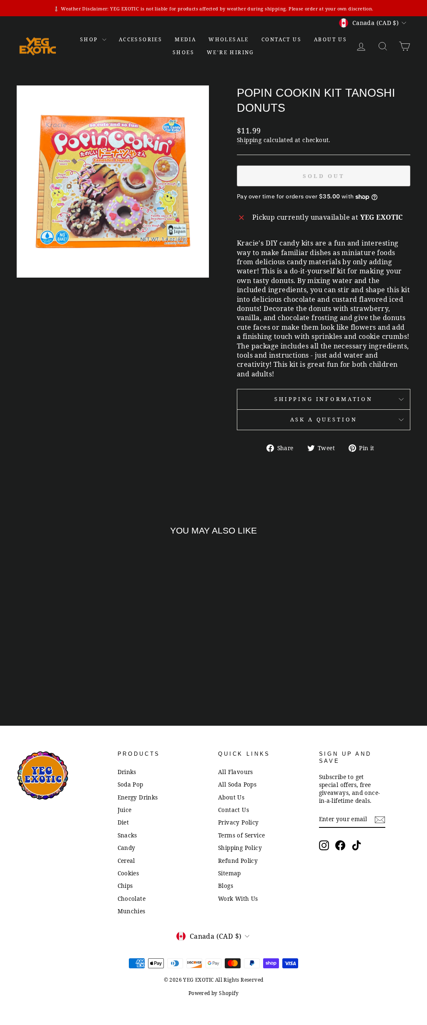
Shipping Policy (240, 848)
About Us (330, 39)
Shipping (249, 140)
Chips (125, 886)
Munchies (132, 911)
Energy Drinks (138, 797)
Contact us (281, 39)
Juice (125, 810)
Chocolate (132, 898)
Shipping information (323, 399)
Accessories (140, 39)
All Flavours (235, 772)
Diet (123, 822)
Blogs (225, 886)
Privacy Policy (238, 822)
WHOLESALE (228, 39)
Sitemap (229, 873)
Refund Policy (238, 861)
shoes (183, 52)
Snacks (127, 835)
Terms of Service (241, 835)
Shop (90, 39)
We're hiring (230, 52)
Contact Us (233, 810)
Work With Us (238, 898)
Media (185, 39)
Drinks (127, 772)
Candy (127, 848)
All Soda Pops (237, 784)
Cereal (126, 861)
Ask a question (323, 419)
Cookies (128, 873)
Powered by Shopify (213, 993)
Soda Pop (130, 784)
